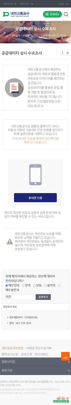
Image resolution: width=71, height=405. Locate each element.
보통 (39, 285)
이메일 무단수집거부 (39, 348)
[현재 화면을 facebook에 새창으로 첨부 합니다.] (62, 53)
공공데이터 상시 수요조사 (53, 35)
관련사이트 (8, 362)
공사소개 (26, 354)
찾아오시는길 (10, 354)
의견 (8, 297)
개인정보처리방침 (12, 348)
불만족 (51, 285)
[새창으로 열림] (61, 399)
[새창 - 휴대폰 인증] (35, 197)
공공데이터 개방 (30, 35)
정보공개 (15, 35)
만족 (27, 285)
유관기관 (7, 370)
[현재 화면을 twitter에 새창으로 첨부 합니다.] (68, 53)
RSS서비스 (42, 354)
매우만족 (14, 285)
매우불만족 (12, 290)
